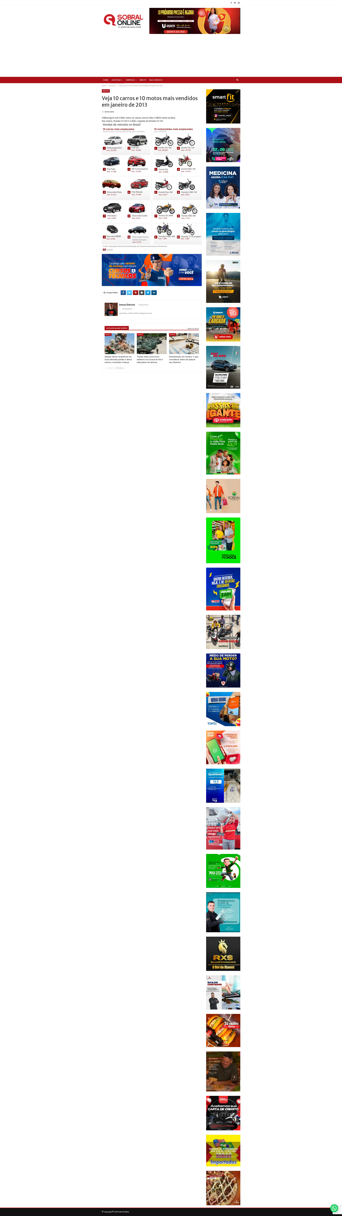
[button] (334, 1208)
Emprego (130, 80)
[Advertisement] (171, 54)
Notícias (106, 91)
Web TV (143, 80)
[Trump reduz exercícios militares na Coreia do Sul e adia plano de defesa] (152, 343)
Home (105, 80)
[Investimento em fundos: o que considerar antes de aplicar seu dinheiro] (184, 343)
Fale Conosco (155, 80)
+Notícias (116, 80)
